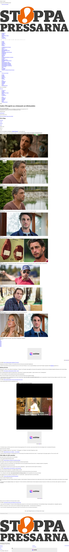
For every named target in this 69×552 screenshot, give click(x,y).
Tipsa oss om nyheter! (5, 4)
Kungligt (3, 34)
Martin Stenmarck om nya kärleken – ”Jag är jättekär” (12, 451)
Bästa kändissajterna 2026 (6, 50)
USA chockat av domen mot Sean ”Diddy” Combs (11, 370)
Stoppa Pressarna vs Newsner (6, 63)
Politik (3, 36)
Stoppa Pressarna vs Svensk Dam (7, 65)
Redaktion (3, 45)
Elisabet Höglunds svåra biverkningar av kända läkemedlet (12, 468)
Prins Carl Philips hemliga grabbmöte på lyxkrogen (11, 362)
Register (3, 61)
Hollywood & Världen (5, 35)
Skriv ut (1, 128)
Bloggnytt (3, 51)
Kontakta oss (4, 81)
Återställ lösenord (4, 49)
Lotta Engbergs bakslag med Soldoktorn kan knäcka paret (12, 502)
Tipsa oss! (1, 88)
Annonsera (3, 82)
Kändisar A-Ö (4, 38)
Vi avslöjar (3, 37)
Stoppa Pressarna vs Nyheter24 (6, 64)
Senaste (3, 41)
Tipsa (2, 67)
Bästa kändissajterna (67, 545)
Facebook (1, 120)
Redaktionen (1, 545)
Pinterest (1, 123)
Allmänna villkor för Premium (6, 47)
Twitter (1, 121)
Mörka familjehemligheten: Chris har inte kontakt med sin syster (13, 379)
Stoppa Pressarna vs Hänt (5, 62)
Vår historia (3, 68)
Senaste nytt (3, 33)
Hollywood (3, 43)
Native (3, 56)
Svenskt (3, 42)
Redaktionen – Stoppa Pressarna (6, 60)
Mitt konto (3, 55)
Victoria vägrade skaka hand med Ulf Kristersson (11, 476)
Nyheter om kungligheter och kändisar (7, 57)
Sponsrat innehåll (34, 546)
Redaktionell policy (5, 59)
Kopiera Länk (2, 126)
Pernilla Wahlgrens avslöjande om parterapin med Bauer (12, 460)
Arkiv (3, 48)
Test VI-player (4, 66)
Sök (0, 71)
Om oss (3, 83)
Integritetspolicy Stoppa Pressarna (7, 52)
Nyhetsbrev (3, 58)
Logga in (3, 54)
